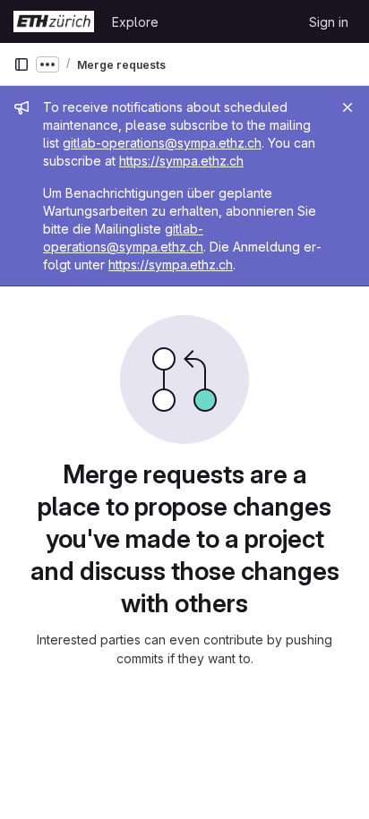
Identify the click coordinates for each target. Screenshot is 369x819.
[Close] (347, 107)
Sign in (328, 22)
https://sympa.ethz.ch (181, 160)
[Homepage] (54, 21)
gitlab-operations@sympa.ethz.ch (162, 142)
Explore (135, 22)
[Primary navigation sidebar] (21, 64)
